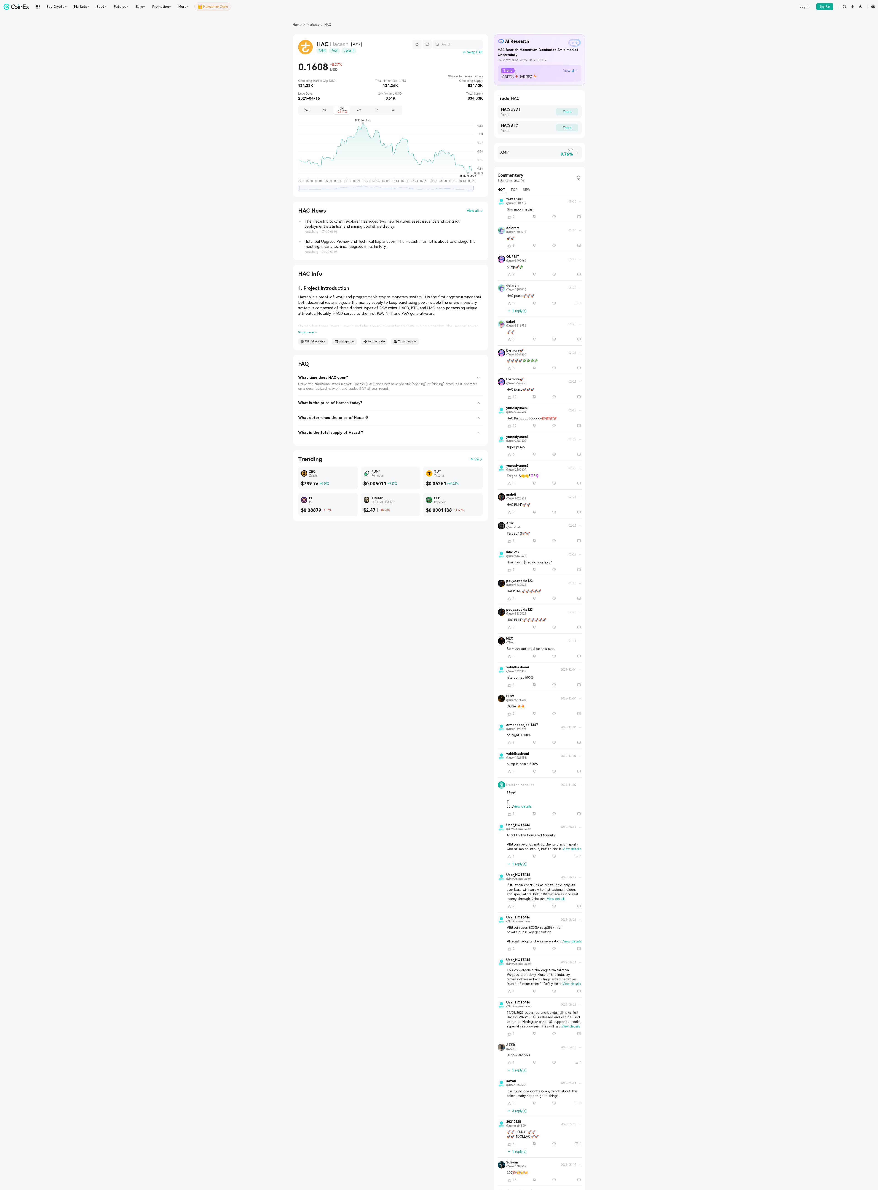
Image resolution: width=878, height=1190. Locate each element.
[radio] (307, 110)
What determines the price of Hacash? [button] (333, 418)
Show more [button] (306, 332)
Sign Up (825, 6)
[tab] (390, 376)
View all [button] (473, 211)
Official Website (315, 341)
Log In (804, 6)
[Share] (427, 44)
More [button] (475, 459)
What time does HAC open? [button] (323, 377)
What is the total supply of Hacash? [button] (330, 432)
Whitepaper (346, 341)
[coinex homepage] (17, 7)
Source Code (376, 341)
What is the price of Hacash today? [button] (330, 403)
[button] (570, 70)
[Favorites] (417, 44)
